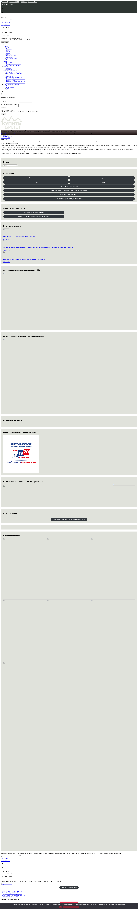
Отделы (8, 51)
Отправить (3, 107)
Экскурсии (102, 178)
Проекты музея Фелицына (14, 73)
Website (3, 106)
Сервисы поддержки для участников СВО (69, 199)
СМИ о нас (9, 69)
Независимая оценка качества (15, 83)
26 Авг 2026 (6, 250)
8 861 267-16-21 (5, 858)
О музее (5, 46)
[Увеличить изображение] (133, 530)
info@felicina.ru (5, 25)
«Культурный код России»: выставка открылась (19, 236)
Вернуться (3, 114)
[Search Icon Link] (4, 91)
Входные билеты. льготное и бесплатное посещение (69, 190)
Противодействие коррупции (15, 79)
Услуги (8, 47)
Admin (6, 135)
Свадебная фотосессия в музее (33, 212)
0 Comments (4, 138)
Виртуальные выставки (13, 64)
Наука (8, 53)
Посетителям (7, 45)
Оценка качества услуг (69, 887)
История (9, 49)
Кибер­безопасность (12, 80)
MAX (7, 85)
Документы (9, 76)
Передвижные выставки (13, 65)
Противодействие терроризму (15, 81)
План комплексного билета (69, 194)
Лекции (8, 54)
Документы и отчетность (10, 75)
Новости (6, 66)
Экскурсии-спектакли (13, 72)
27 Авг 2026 (6, 239)
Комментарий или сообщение (10, 104)
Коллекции (9, 57)
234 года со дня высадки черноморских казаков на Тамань (24, 259)
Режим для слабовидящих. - (14, 2)
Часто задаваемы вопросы (69, 186)
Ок (60, 906)
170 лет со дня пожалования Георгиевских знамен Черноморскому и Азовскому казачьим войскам (38, 248)
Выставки (6, 61)
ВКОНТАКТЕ (10, 87)
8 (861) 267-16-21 (5, 22)
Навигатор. (32, 2)
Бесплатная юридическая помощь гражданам (33, 216)
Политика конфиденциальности (71, 906)
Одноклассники (11, 90)
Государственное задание (14, 77)
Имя (2, 100)
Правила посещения (36, 178)
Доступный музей (11, 58)
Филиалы (9, 50)
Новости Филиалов (6, 136)
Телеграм (9, 88)
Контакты (9, 60)
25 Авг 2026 (6, 262)
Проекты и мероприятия (11, 70)
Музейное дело (11, 55)
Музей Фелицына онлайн (11, 84)
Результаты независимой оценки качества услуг (69, 519)
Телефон (4, 101)
